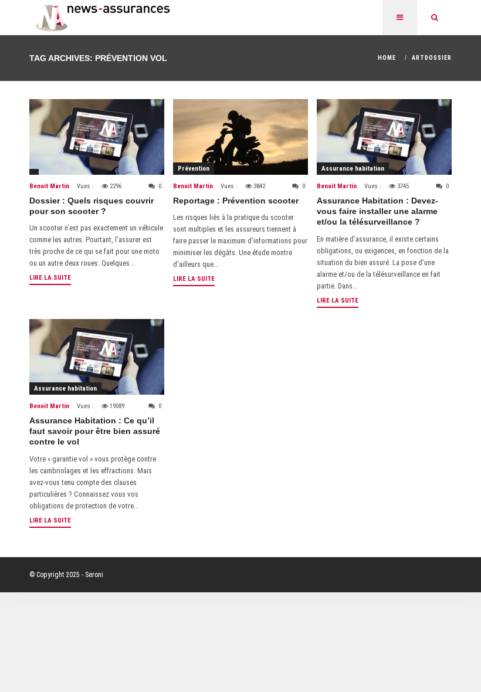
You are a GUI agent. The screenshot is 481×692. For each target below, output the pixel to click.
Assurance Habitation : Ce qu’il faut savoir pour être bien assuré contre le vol (94, 431)
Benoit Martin (49, 186)
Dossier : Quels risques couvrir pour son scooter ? (91, 206)
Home (387, 58)
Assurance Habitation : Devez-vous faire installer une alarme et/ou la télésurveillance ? (377, 211)
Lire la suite (50, 277)
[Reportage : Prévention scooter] (240, 137)
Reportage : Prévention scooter (236, 200)
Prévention (193, 168)
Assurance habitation (352, 168)
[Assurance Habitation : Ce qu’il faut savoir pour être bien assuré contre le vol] (96, 357)
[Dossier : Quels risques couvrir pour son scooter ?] (96, 137)
